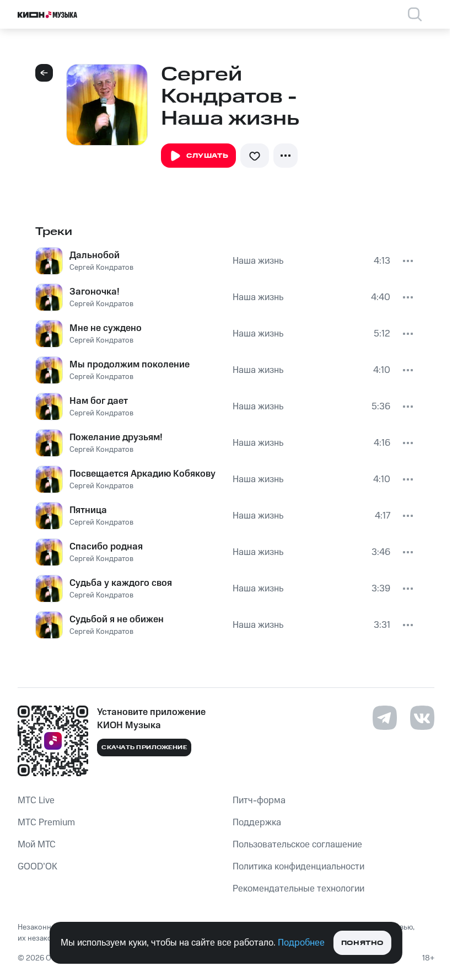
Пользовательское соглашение (297, 844)
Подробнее (301, 942)
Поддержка (257, 822)
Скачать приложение (144, 747)
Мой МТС (37, 844)
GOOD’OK (37, 866)
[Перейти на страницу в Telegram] (385, 718)
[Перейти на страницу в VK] (422, 718)
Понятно (362, 943)
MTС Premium (46, 822)
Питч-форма (259, 800)
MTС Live (36, 800)
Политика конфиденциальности (298, 866)
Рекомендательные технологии (298, 888)
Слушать (207, 156)
